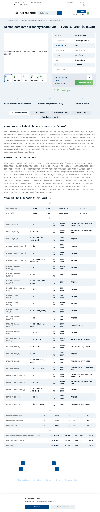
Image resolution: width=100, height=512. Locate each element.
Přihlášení (70, 2)
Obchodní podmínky (22, 480)
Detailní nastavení (62, 507)
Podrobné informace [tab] (19, 113)
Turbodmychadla (13, 20)
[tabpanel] (50, 286)
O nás (82, 480)
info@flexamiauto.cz (36, 2)
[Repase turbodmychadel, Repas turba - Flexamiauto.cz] (25, 13)
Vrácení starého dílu (62, 45)
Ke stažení (37, 480)
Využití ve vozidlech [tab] (60, 113)
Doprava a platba (71, 480)
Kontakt (81, 12)
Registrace (82, 2)
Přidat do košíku (85, 83)
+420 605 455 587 (19, 2)
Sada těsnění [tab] (81, 113)
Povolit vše (37, 507)
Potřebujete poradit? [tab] (50, 117)
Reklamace (48, 480)
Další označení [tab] (39, 113)
